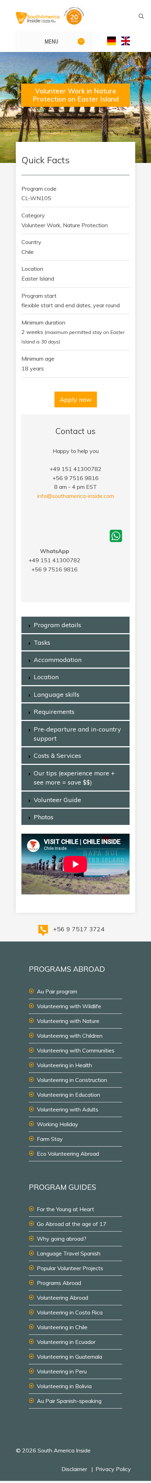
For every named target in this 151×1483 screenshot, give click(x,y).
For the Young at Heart (65, 1209)
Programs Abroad (59, 1282)
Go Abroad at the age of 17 (71, 1223)
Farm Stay (50, 1138)
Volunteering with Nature (68, 1020)
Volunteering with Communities (75, 1050)
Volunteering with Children (70, 1035)
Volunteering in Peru (62, 1371)
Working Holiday (57, 1124)
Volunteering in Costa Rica (70, 1312)
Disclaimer (74, 1468)
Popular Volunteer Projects (70, 1268)
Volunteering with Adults (67, 1109)
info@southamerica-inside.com (75, 495)
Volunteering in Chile (62, 1327)
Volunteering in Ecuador (66, 1341)
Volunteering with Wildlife (69, 1006)
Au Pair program (57, 991)
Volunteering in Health (64, 1065)
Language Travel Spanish (68, 1253)
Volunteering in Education (68, 1094)
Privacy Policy (113, 1468)
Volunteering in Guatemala (69, 1356)
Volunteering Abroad (62, 1297)
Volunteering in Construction (72, 1079)
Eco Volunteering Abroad (68, 1153)
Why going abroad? (61, 1238)
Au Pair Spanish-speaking (69, 1400)
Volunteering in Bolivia (64, 1386)
